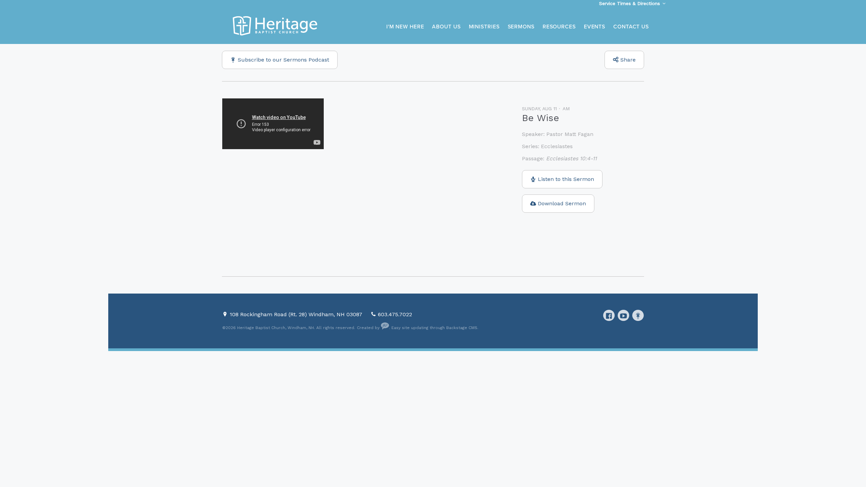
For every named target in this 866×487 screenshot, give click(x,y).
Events (594, 26)
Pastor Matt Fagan (569, 134)
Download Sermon (562, 203)
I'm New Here (405, 26)
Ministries (484, 26)
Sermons (521, 26)
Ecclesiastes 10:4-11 (571, 158)
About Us (446, 26)
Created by (369, 327)
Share (628, 59)
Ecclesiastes (557, 146)
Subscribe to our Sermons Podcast (283, 59)
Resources (559, 26)
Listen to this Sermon (566, 179)
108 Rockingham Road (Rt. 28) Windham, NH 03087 (297, 314)
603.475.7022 (395, 314)
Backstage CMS (461, 327)
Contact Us (631, 26)
